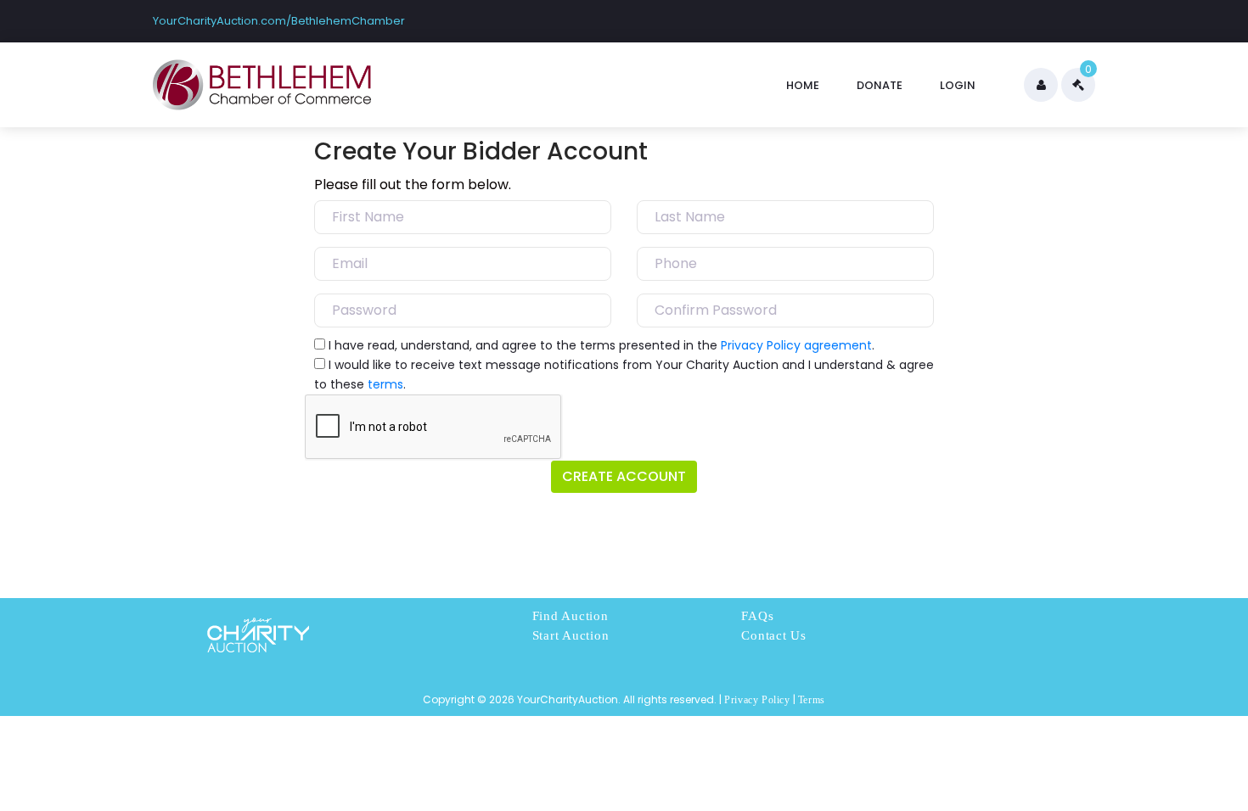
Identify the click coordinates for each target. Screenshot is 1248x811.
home (802, 85)
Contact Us (774, 635)
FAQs (757, 616)
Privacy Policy (757, 700)
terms (385, 384)
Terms (811, 700)
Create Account (624, 476)
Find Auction (570, 616)
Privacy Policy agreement (796, 345)
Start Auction (571, 635)
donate (879, 85)
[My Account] (1041, 85)
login (957, 85)
